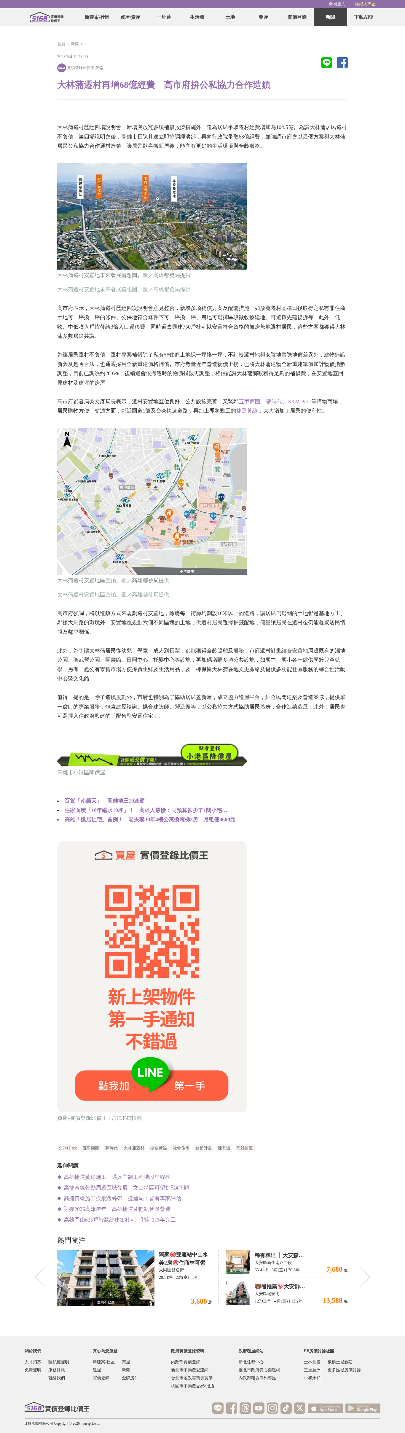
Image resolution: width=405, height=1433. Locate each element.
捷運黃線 (247, 411)
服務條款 (56, 1370)
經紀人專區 (365, 4)
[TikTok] (286, 1408)
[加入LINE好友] (218, 1408)
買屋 (126, 1362)
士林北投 (312, 1362)
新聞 (330, 17)
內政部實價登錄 (185, 1362)
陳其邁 (224, 1148)
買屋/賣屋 (130, 17)
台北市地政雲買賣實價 (192, 1378)
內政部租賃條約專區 (257, 1378)
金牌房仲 (130, 1378)
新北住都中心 (251, 1362)
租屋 (264, 17)
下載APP (363, 17)
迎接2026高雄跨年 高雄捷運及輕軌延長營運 (117, 1209)
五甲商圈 (249, 402)
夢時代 (274, 402)
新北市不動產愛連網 (189, 1370)
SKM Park (299, 402)
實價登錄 (297, 17)
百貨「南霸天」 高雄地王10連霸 (105, 801)
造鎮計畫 (203, 1148)
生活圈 (197, 17)
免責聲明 (33, 1370)
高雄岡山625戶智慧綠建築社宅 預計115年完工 (120, 1220)
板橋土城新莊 (340, 1362)
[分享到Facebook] (342, 63)
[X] (299, 1408)
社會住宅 (181, 1148)
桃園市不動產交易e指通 (192, 1386)
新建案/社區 (97, 17)
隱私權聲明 (58, 1362)
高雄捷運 (244, 1148)
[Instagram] (272, 1408)
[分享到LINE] (326, 63)
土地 (230, 17)
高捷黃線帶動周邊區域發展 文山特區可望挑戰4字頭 (126, 1188)
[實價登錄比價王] (46, 17)
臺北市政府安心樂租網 (259, 1370)
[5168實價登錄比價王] (57, 1407)
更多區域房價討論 (344, 1370)
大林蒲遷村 (134, 1148)
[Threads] (245, 1408)
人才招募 (33, 1362)
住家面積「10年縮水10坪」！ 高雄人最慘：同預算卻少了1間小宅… (146, 810)
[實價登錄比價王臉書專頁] (231, 1408)
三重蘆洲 (312, 1370)
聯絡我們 (56, 1378)
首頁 (61, 44)
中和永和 (312, 1378)
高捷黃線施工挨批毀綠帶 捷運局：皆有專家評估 (122, 1198)
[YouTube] (258, 1408)
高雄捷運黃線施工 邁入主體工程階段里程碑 (117, 1177)
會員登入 (337, 4)
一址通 (164, 17)
